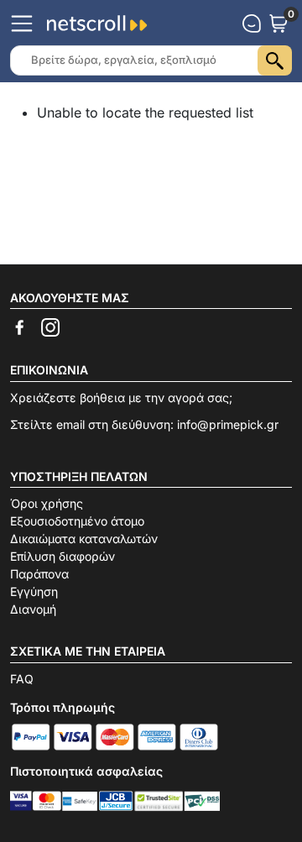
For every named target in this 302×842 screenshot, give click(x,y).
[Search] (275, 60)
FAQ (22, 679)
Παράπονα (39, 574)
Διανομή (33, 609)
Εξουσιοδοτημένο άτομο (77, 521)
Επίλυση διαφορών (62, 556)
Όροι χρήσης (46, 503)
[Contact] (251, 23)
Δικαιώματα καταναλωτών (84, 538)
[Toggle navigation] (22, 23)
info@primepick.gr (228, 424)
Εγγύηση (34, 591)
